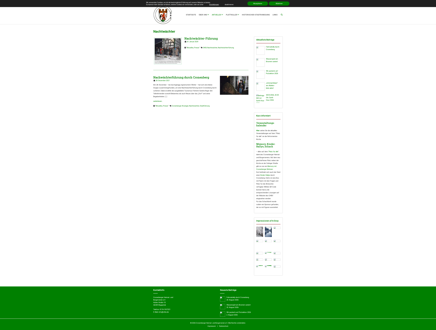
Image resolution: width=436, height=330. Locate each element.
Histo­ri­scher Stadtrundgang (256, 15)
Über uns (203, 15)
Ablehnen (279, 3)
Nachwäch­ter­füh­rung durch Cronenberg (181, 77)
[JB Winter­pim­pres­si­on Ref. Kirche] (277, 245)
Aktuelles (190, 48)
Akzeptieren (257, 3)
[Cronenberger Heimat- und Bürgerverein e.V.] (162, 14)
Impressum (212, 326)
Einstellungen (214, 4)
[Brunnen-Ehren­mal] (277, 254)
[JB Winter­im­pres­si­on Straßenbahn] (259, 245)
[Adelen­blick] (259, 266)
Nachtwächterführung (226, 48)
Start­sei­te (191, 15)
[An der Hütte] (259, 260)
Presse (196, 48)
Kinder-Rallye (265, 175)
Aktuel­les (216, 15)
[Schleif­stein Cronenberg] (268, 266)
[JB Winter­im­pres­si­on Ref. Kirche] (268, 245)
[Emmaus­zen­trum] (268, 260)
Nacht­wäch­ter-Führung (201, 38)
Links (275, 15)
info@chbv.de (164, 312)
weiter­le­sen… (158, 101)
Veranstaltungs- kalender (265, 124)
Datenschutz (223, 326)
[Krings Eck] (268, 253)
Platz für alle (273, 152)
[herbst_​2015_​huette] (277, 267)
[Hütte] (277, 260)
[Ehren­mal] (259, 254)
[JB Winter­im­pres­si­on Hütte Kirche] (277, 232)
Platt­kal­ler (231, 15)
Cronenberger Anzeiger (180, 106)
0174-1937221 (165, 309)
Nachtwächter (212, 48)
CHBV (205, 48)
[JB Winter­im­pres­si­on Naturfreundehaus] (259, 232)
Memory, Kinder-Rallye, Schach (265, 145)
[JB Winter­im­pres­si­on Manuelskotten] (268, 232)
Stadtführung (205, 106)
